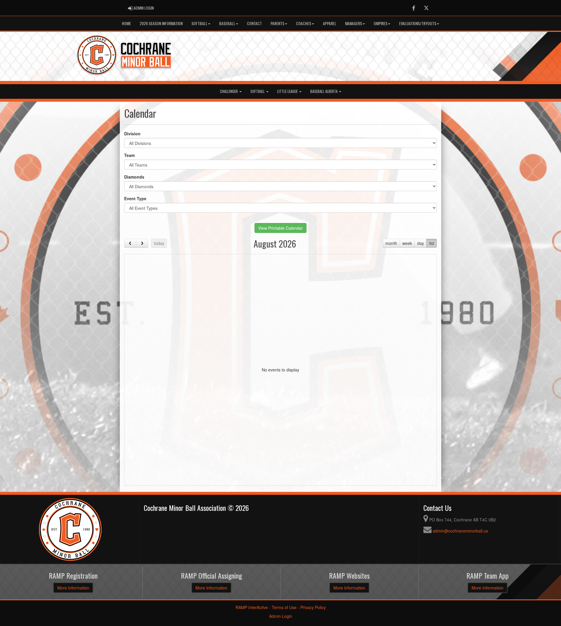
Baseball (227, 23)
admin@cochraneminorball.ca (460, 531)
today (159, 243)
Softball (199, 23)
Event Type (135, 198)
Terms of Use (284, 607)
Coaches (303, 23)
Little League (288, 91)
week (407, 243)
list (431, 243)
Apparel (329, 23)
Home (126, 23)
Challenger (229, 91)
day (420, 243)
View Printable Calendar (280, 228)
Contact (254, 23)
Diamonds (134, 177)
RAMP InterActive (252, 607)
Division (132, 133)
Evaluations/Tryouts (417, 23)
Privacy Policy (313, 607)
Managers (353, 23)
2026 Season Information (161, 23)
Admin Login (280, 616)
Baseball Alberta (324, 91)
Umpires (380, 23)
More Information (73, 588)
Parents (277, 23)
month (391, 243)
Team (129, 155)
